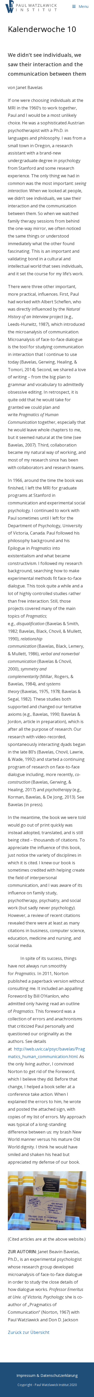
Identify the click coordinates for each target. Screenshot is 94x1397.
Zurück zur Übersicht (28, 1332)
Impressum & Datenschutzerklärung (47, 1375)
